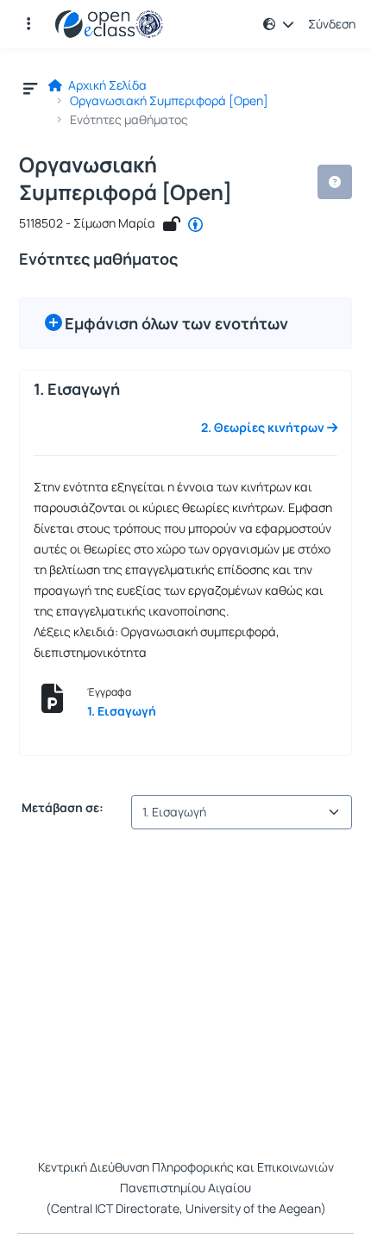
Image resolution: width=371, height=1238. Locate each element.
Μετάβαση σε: (61, 808)
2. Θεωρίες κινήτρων (264, 428)
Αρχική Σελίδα (106, 85)
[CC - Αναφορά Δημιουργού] (195, 225)
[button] (28, 24)
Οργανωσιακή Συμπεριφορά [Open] (169, 101)
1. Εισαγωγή (121, 711)
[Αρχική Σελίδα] (109, 24)
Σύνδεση (331, 24)
